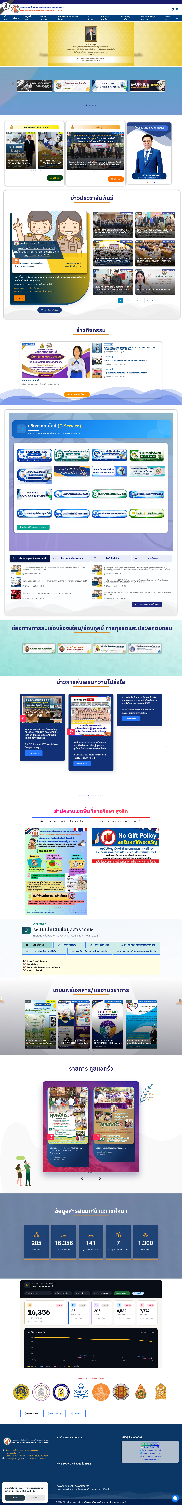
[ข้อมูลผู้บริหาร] (91, 964)
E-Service (91, 17)
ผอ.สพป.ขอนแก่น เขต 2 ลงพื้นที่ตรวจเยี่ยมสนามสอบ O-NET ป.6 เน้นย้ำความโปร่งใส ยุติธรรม (139, 745)
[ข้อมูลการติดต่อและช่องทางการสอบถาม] (91, 966)
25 (147, 300)
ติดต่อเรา (167, 17)
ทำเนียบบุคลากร (43, 17)
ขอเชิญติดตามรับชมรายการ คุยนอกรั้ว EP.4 (66, 1148)
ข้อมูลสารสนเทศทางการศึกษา (68, 17)
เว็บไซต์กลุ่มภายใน (126, 17)
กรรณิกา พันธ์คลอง (58, 1152)
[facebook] (172, 9)
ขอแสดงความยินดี (30, 380)
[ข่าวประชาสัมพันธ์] (91, 969)
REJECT (35, 1498)
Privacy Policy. (29, 1491)
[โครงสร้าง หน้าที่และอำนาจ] (91, 961)
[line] (176, 9)
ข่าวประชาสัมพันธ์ (48, 291)
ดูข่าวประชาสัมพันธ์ (50, 310)
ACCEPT (15, 1498)
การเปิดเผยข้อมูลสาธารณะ (148, 17)
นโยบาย (16, 18)
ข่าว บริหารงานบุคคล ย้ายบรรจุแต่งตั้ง (28, 291)
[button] (91, 44)
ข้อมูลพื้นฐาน (28, 17)
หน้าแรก (5, 17)
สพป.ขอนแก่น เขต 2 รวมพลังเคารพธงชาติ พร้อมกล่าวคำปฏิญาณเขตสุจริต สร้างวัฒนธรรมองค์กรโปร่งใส (41, 745)
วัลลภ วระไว (20, 288)
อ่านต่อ (19, 298)
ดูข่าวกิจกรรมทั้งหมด (78, 394)
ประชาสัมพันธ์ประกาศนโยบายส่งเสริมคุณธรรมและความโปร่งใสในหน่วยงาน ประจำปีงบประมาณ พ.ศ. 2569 (90, 700)
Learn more (33, 763)
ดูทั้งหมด (56, 178)
